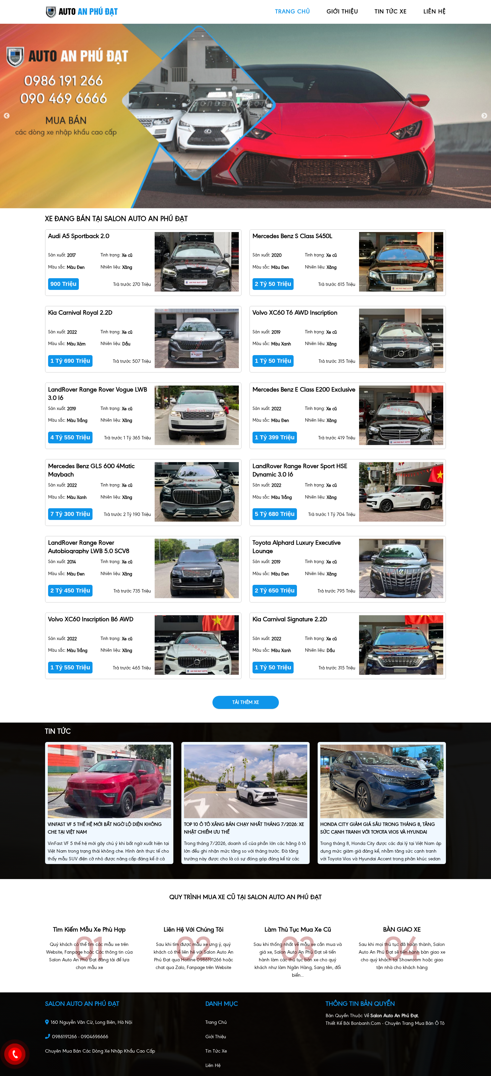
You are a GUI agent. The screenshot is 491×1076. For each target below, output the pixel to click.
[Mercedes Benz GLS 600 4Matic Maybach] (196, 492)
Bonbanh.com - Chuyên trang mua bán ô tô (398, 1023)
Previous (6, 116)
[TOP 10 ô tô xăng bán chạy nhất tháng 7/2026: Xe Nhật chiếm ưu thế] (245, 782)
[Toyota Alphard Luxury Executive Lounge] (401, 568)
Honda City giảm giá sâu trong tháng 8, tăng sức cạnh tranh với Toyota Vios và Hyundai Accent (377, 832)
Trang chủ (216, 1022)
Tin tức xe (216, 1051)
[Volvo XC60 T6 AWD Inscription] (401, 338)
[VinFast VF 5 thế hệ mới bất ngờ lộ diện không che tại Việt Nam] (109, 782)
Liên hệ (212, 1065)
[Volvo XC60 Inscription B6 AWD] (196, 645)
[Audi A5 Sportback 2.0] (196, 262)
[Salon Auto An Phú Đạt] (82, 11)
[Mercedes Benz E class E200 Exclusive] (401, 415)
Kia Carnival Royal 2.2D (80, 312)
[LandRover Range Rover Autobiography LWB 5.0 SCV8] (196, 568)
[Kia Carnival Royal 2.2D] (196, 338)
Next (484, 116)
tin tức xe (391, 11)
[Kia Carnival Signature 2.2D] (401, 645)
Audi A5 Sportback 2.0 (78, 236)
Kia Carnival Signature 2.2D (290, 619)
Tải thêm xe (245, 702)
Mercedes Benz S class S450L (292, 236)
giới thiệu (342, 11)
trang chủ (292, 11)
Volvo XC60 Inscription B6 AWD (90, 619)
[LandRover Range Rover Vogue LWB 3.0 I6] (196, 415)
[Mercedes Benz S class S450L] (401, 262)
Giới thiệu (215, 1037)
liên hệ (435, 11)
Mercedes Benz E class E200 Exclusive (304, 389)
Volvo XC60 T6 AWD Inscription (295, 312)
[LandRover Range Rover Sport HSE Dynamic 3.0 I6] (401, 492)
